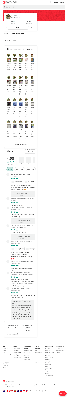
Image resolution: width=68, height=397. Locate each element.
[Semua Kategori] (51, 2)
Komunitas (5, 364)
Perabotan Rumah (28, 354)
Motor (57, 354)
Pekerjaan (37, 362)
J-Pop (46, 371)
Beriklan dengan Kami (47, 384)
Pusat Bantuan (6, 384)
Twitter (4, 350)
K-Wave (47, 373)
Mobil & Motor (59, 348)
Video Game (48, 361)
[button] (23, 18)
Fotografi (47, 348)
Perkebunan (27, 355)
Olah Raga (47, 359)
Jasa (36, 364)
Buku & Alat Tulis (28, 350)
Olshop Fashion (17, 354)
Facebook (5, 348)
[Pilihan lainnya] (35, 27)
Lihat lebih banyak (21, 145)
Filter (28, 49)
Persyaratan (57, 384)
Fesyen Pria (16, 355)
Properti (58, 352)
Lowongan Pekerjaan (36, 384)
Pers (20, 384)
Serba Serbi (6, 362)
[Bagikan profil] (31, 27)
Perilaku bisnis (11, 386)
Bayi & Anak (27, 352)
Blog (4, 352)
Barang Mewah (17, 352)
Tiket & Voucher (49, 375)
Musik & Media (49, 357)
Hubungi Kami (14, 384)
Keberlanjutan (26, 384)
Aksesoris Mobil (60, 350)
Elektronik (37, 350)
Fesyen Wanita (17, 357)
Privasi (4, 386)
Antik (46, 366)
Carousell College (7, 354)
